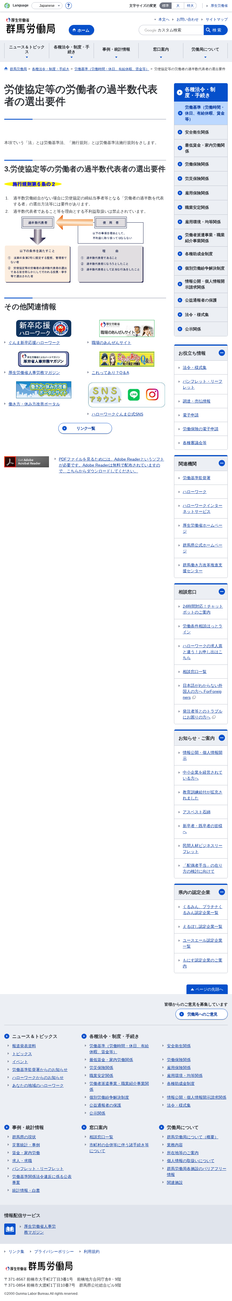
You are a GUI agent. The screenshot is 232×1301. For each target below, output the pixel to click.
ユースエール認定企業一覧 (202, 943)
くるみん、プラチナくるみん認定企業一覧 (202, 909)
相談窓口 (188, 592)
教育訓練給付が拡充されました (202, 795)
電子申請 (191, 415)
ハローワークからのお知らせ (38, 1077)
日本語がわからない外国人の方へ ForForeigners (202, 691)
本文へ (163, 19)
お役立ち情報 (192, 353)
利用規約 (92, 1251)
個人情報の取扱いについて (190, 1160)
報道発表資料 (24, 1046)
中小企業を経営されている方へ (202, 775)
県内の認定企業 (194, 892)
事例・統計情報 (28, 1127)
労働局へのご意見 (202, 1014)
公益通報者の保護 (201, 300)
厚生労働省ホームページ (202, 528)
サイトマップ (217, 19)
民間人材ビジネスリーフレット (202, 848)
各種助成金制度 (199, 253)
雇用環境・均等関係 (203, 222)
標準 (165, 6)
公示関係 (193, 329)
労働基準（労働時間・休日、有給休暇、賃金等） (205, 113)
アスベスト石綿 (196, 812)
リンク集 (16, 1251)
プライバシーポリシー (54, 1251)
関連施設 (175, 1182)
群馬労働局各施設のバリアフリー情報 (196, 1171)
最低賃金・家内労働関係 (205, 148)
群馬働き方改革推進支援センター (202, 568)
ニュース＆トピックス (34, 1036)
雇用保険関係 (197, 193)
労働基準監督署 (196, 478)
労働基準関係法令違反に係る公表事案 (42, 1179)
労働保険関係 (197, 164)
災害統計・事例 (26, 1145)
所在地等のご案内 (183, 1153)
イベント (20, 1061)
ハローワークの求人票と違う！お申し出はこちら (202, 652)
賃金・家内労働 (26, 1153)
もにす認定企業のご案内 (202, 963)
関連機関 (188, 463)
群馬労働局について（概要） (192, 1137)
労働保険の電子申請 (200, 429)
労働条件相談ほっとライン (202, 629)
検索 (217, 30)
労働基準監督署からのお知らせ (40, 1069)
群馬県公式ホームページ (202, 548)
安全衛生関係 (197, 132)
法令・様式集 (197, 314)
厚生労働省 (219, 6)
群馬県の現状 (24, 1137)
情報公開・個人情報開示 (202, 755)
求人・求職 (22, 1160)
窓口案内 (98, 1127)
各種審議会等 (195, 442)
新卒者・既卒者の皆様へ (202, 828)
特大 (190, 6)
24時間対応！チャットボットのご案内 (203, 609)
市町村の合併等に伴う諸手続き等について (119, 1148)
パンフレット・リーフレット (202, 384)
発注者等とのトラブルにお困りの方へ (202, 714)
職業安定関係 (197, 207)
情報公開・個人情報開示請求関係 (205, 284)
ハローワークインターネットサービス (202, 508)
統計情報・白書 (26, 1190)
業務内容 (175, 1145)
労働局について (183, 1127)
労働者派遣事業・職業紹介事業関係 (205, 238)
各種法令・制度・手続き (200, 92)
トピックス (22, 1053)
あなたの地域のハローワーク (38, 1085)
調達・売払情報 (196, 401)
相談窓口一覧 (195, 671)
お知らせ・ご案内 (197, 738)
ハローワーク (195, 491)
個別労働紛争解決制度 (205, 268)
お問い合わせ (188, 19)
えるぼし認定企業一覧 (202, 926)
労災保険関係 (197, 178)
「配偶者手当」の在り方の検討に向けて (202, 868)
